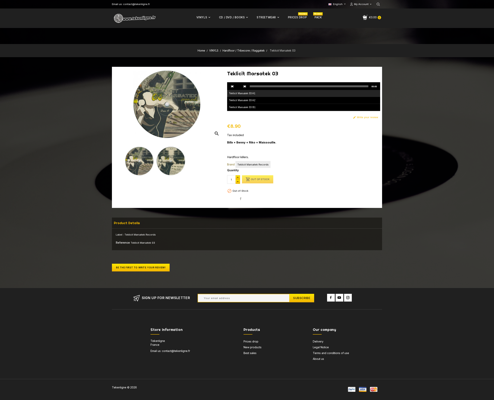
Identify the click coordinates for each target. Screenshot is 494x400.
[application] (303, 96)
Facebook (331, 298)
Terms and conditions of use (331, 353)
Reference (123, 242)
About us (318, 358)
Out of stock (258, 179)
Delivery (318, 341)
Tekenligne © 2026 (124, 387)
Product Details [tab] (127, 223)
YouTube (339, 298)
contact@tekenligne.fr (176, 351)
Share (241, 199)
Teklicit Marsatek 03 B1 (242, 107)
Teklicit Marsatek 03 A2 (242, 100)
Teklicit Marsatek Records (253, 164)
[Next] (245, 86)
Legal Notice (321, 347)
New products (252, 347)
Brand (231, 164)
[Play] (238, 86)
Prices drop (251, 341)
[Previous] (232, 86)
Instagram (348, 298)
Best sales (250, 353)
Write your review (365, 117)
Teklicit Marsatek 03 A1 (242, 93)
